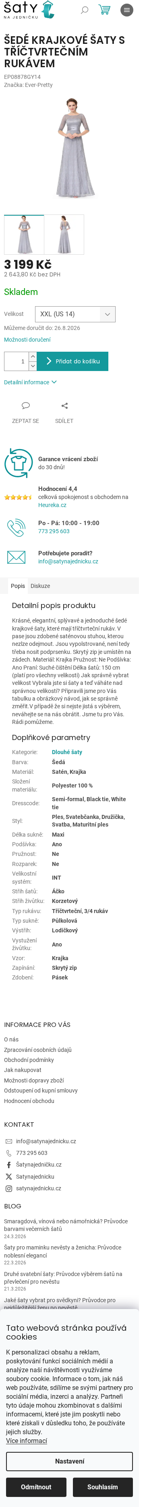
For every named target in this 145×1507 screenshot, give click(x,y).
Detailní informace (26, 382)
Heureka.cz (52, 505)
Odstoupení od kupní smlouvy (41, 1090)
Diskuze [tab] (40, 586)
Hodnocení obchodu (29, 1101)
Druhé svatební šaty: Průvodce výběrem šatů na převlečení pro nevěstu (63, 1278)
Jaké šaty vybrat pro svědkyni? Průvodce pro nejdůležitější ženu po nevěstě (60, 1304)
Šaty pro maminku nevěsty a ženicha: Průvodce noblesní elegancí (62, 1251)
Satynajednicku (35, 1176)
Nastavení (69, 1461)
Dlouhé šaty (67, 752)
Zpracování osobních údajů (38, 1050)
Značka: (28, 85)
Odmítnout (36, 1487)
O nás (11, 1039)
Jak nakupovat (22, 1070)
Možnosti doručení (27, 339)
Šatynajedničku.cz (39, 1164)
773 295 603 (54, 531)
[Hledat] (85, 10)
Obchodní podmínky (29, 1060)
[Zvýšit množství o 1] (33, 356)
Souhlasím (102, 1487)
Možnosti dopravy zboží (34, 1080)
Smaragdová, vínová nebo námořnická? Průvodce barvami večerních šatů (66, 1225)
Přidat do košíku (78, 361)
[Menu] (127, 10)
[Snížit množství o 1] (33, 366)
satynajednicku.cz (38, 1188)
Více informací (26, 1441)
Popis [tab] (18, 586)
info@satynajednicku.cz (68, 561)
